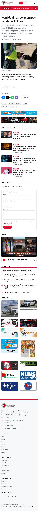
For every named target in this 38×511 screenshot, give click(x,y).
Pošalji (7, 227)
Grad (2, 436)
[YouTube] (8, 496)
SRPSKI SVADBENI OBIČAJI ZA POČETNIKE (17, 292)
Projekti (3, 473)
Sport (3, 444)
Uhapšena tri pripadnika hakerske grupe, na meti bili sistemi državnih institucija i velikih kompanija (24, 160)
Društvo (3, 442)
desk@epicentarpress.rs (11, 428)
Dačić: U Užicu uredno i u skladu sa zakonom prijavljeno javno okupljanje (24, 136)
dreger (25, 103)
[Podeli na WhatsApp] (12, 97)
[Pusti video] (19, 247)
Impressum (4, 481)
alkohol (18, 103)
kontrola (11, 103)
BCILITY (34, 506)
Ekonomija (4, 449)
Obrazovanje (5, 460)
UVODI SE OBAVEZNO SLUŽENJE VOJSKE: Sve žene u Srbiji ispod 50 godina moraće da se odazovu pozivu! (20, 287)
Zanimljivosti (5, 465)
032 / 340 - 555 (8, 425)
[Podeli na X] (8, 97)
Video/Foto (4, 463)
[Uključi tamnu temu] (30, 3)
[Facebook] (2, 496)
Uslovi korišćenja (6, 489)
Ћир (25, 3)
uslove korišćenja (7, 223)
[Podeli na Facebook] (3, 97)
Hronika (10, 14)
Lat (21, 3)
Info (2, 468)
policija (4, 103)
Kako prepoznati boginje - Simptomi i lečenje (17, 270)
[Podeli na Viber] (16, 97)
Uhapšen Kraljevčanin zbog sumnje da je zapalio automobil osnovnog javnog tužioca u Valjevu (24, 148)
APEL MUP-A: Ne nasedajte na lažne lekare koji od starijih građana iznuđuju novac (24, 172)
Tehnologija (5, 470)
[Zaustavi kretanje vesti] (35, 8)
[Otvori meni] (35, 3)
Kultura (3, 447)
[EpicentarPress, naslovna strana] (7, 3)
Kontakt (3, 484)
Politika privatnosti (6, 486)
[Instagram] (5, 496)
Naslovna (4, 14)
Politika (3, 439)
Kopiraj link (24, 97)
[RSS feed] (15, 496)
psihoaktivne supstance (8, 106)
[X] (12, 496)
